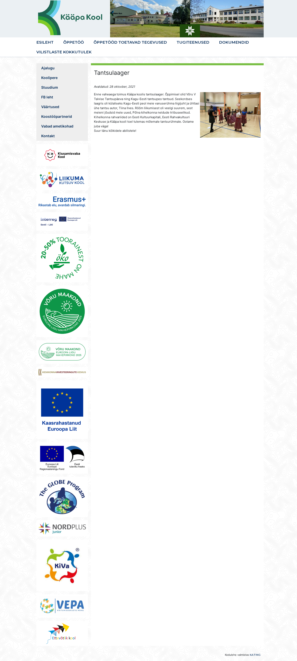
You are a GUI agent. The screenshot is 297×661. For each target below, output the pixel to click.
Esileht (45, 42)
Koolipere (49, 78)
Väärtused (50, 107)
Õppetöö (73, 42)
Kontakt (48, 136)
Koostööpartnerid (56, 116)
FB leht (47, 97)
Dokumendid (234, 42)
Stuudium (49, 87)
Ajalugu (48, 68)
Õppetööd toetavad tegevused (130, 42)
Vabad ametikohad (57, 126)
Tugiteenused (193, 42)
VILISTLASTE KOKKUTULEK (64, 52)
